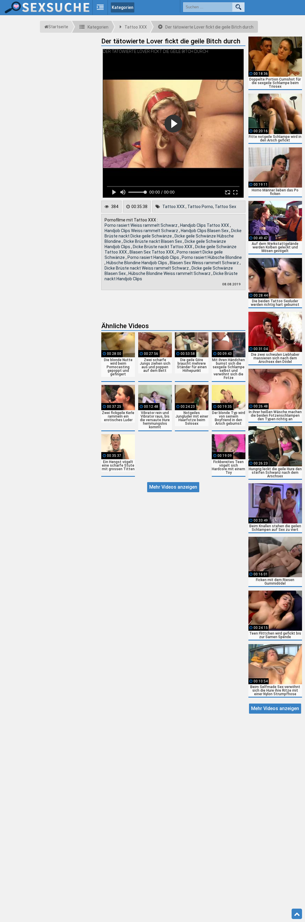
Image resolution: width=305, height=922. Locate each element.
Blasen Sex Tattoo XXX (152, 252)
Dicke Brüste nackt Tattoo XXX (163, 246)
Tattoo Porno (200, 206)
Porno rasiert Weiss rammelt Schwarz (141, 225)
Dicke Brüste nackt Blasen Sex (153, 241)
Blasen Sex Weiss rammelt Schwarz (205, 262)
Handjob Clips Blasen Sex (205, 230)
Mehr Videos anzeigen (173, 487)
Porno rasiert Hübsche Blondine (212, 257)
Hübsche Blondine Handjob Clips (137, 262)
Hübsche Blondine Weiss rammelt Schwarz (169, 273)
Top (297, 914)
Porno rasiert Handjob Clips (153, 257)
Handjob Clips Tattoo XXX (205, 225)
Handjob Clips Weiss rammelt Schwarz (142, 230)
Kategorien (122, 7)
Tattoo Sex (225, 206)
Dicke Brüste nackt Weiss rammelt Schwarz (147, 268)
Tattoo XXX (174, 206)
